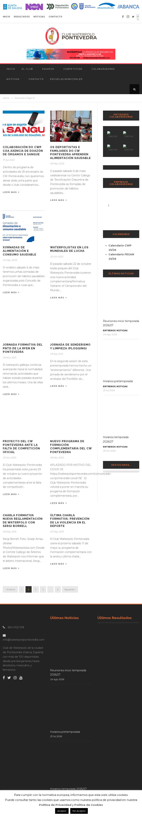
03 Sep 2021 (56, 353)
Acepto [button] (61, 810)
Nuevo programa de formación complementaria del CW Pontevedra (71, 447)
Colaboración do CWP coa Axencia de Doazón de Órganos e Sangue (23, 150)
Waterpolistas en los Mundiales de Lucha (69, 249)
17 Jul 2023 (8, 160)
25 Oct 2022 (56, 256)
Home (6, 98)
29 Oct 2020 (9, 457)
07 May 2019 (56, 531)
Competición (72, 69)
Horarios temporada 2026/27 (68, 789)
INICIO (6, 17)
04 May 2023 (10, 260)
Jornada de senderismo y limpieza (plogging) (70, 346)
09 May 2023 (57, 163)
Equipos (48, 69)
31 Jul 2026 (109, 390)
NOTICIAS (39, 17)
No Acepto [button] (79, 810)
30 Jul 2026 (109, 450)
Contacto (36, 79)
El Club (27, 69)
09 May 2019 (9, 531)
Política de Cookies (88, 805)
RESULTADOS (22, 17)
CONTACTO (55, 17)
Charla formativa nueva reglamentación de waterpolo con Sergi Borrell (23, 521)
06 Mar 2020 (57, 457)
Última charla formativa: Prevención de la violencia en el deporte (69, 521)
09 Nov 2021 (9, 357)
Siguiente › (70, 589)
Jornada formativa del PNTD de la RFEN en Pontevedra (23, 348)
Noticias (12, 79)
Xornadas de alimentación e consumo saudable (19, 251)
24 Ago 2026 (110, 334)
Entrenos (109, 330)
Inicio (10, 69)
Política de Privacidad (55, 805)
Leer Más (10, 192)
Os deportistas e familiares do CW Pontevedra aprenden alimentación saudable (70, 152)
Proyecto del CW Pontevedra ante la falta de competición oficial (21, 447)
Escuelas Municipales (66, 79)
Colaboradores (103, 69)
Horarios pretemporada (118, 381)
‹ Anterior (10, 589)
